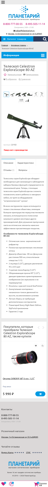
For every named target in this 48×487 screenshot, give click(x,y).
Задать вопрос (31, 74)
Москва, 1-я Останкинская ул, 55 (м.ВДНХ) (25, 33)
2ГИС (28, 452)
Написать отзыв (14, 74)
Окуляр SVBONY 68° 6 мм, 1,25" (19, 378)
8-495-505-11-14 (35, 23)
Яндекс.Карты (7, 452)
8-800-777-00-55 (13, 23)
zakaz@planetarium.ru (25, 30)
